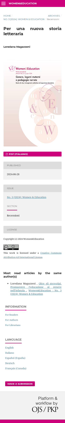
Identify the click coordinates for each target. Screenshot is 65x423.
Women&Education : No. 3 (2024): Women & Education (36, 292)
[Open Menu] (3, 3)
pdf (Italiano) (18, 154)
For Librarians (12, 325)
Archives (54, 15)
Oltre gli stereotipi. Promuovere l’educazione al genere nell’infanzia (36, 287)
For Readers (11, 314)
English (9, 347)
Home (7, 15)
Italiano (9, 352)
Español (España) (15, 358)
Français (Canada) (15, 368)
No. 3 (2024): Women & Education (24, 19)
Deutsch (10, 363)
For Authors (11, 319)
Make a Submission (20, 383)
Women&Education (23, 3)
